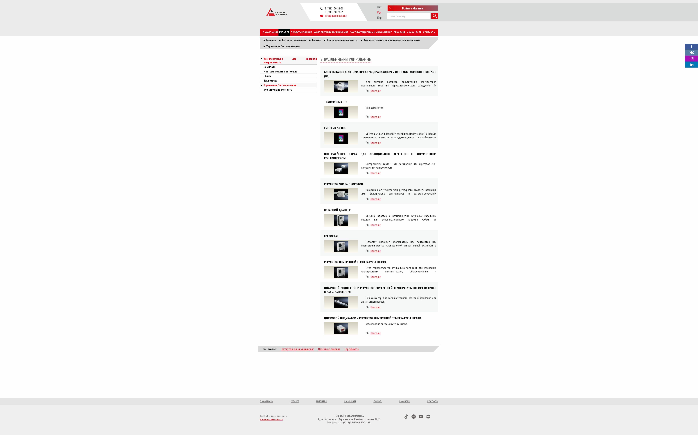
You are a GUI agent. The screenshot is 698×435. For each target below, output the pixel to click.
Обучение (399, 32)
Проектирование (301, 32)
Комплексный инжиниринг (331, 32)
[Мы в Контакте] (691, 52)
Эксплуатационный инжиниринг (371, 32)
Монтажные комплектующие (280, 71)
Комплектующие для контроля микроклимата (290, 60)
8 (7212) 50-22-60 (334, 8)
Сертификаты (352, 349)
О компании (270, 32)
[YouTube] (421, 416)
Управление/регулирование (280, 85)
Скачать (378, 401)
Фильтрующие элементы (278, 89)
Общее (268, 76)
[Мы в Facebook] (691, 46)
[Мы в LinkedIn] (691, 65)
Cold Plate (269, 67)
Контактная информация (271, 419)
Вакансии (404, 401)
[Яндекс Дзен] (428, 416)
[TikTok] (406, 416)
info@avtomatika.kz (336, 15)
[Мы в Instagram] (691, 59)
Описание (375, 91)
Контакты (429, 32)
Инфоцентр (414, 32)
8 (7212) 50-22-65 (334, 12)
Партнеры (321, 401)
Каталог (284, 32)
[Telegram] (413, 416)
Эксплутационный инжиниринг (297, 349)
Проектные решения (329, 349)
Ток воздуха (270, 80)
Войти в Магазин (412, 8)
